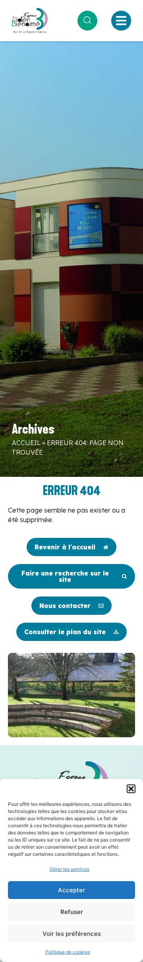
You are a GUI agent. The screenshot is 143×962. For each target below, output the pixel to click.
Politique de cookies (67, 952)
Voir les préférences (72, 933)
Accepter (71, 890)
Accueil (26, 443)
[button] (131, 789)
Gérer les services (69, 869)
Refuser (71, 912)
